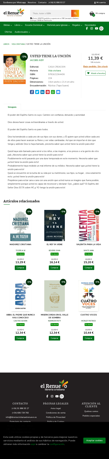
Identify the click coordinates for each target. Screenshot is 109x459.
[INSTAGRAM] (92, 28)
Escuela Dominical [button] (34, 25)
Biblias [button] (7, 25)
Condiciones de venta (55, 412)
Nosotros (32, 2)
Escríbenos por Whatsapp (14, 2)
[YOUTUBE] (96, 28)
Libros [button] (17, 25)
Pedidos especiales (91, 415)
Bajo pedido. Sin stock (95, 67)
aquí (33, 444)
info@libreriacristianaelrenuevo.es (21, 417)
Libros (6, 44)
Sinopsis (12, 107)
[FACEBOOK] (87, 28)
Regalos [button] (76, 25)
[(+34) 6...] (101, 28)
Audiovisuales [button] (22, 31)
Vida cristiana (18, 44)
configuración (57, 444)
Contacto (42, 2)
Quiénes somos (91, 411)
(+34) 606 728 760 (20, 412)
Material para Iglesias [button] (57, 25)
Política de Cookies (55, 421)
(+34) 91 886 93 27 (57, 2)
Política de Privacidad (55, 417)
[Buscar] (75, 13)
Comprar (20, 267)
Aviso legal (56, 408)
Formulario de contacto (20, 421)
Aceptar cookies (94, 440)
